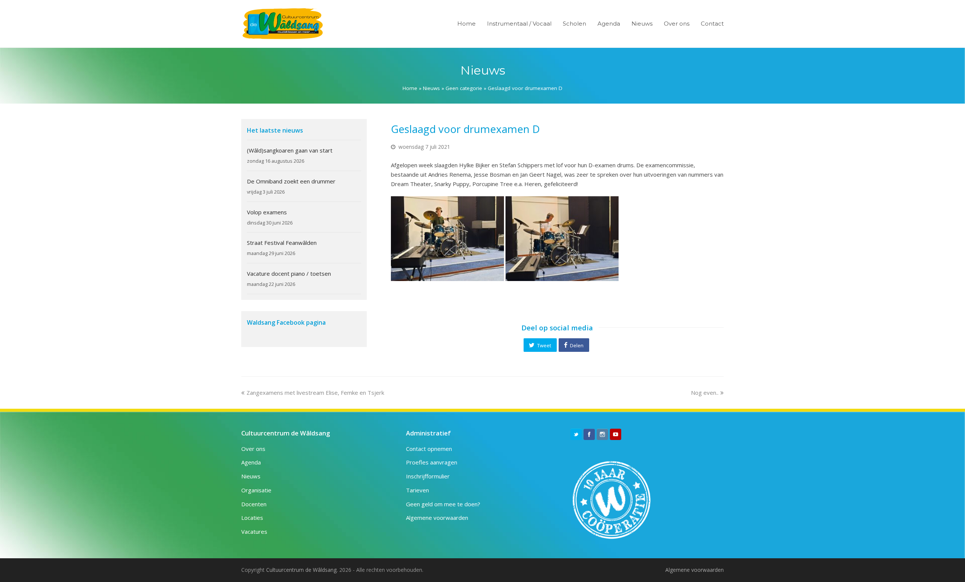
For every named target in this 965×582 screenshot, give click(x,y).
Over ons (253, 448)
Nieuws (431, 88)
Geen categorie (464, 88)
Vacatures (254, 531)
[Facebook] (589, 434)
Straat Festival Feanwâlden (282, 242)
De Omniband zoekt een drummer (291, 181)
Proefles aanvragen (431, 462)
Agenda (251, 462)
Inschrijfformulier (428, 476)
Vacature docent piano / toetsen (289, 273)
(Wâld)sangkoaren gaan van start (289, 150)
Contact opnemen (429, 448)
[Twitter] (576, 434)
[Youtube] (615, 434)
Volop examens (267, 212)
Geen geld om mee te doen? (443, 504)
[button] (540, 345)
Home (410, 88)
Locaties (252, 517)
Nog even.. (704, 392)
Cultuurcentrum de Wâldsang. (302, 569)
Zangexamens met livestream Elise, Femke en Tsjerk (315, 392)
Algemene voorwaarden (437, 517)
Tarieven (417, 490)
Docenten (254, 504)
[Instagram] (602, 434)
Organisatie (256, 490)
